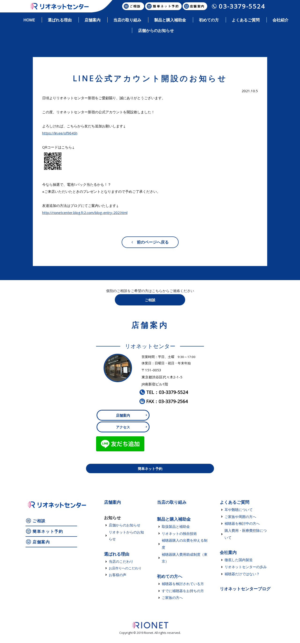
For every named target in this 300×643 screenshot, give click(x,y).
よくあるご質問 (234, 502)
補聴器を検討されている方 (183, 583)
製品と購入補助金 (174, 519)
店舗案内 (123, 415)
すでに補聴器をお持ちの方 (183, 590)
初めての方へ (169, 576)
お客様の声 (117, 574)
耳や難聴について (239, 509)
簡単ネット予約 (150, 468)
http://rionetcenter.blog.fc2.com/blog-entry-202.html (85, 212)
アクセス (123, 427)
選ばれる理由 (116, 554)
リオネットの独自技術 (179, 533)
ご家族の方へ (172, 597)
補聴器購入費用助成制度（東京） (184, 558)
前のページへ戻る (151, 242)
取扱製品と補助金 (176, 526)
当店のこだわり (121, 561)
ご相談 (150, 299)
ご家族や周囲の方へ (240, 516)
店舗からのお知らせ (124, 525)
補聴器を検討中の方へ (242, 523)
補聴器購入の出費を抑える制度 (184, 544)
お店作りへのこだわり (125, 568)
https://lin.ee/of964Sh (59, 133)
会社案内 (228, 552)
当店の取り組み (172, 502)
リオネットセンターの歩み (246, 566)
